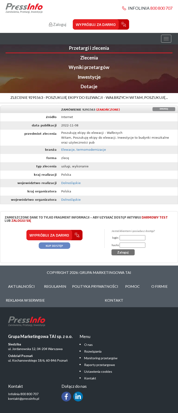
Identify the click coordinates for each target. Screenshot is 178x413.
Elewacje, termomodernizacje (83, 149)
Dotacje (89, 86)
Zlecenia (89, 57)
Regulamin (55, 286)
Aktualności (21, 286)
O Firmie (159, 286)
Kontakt (114, 300)
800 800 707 (161, 8)
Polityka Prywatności (95, 286)
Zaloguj (59, 24)
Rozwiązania (93, 351)
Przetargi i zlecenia (89, 48)
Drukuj (164, 109)
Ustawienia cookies (98, 371)
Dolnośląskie (71, 183)
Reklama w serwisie (25, 300)
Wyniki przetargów (89, 67)
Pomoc (132, 286)
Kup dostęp (54, 245)
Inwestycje (89, 77)
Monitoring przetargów (101, 358)
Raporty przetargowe (99, 365)
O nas (88, 345)
